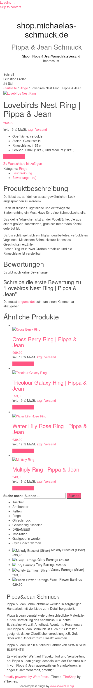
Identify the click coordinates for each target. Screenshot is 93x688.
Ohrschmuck (21, 520)
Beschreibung (22, 173)
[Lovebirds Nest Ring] (19, 92)
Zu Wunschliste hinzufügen (22, 163)
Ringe (24, 88)
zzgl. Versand (37, 129)
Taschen (18, 502)
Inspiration (19, 534)
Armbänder (20, 506)
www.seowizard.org (62, 686)
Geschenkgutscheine (27, 524)
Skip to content (10, 7)
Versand (74, 56)
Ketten (17, 511)
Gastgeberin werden (27, 538)
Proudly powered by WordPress (26, 676)
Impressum (51, 60)
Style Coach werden (26, 543)
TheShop (69, 676)
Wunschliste (59, 56)
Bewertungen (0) (24, 177)
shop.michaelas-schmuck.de (46, 29)
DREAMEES (21, 529)
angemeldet (26, 301)
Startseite (10, 88)
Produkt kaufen (14, 156)
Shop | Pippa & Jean (36, 56)
